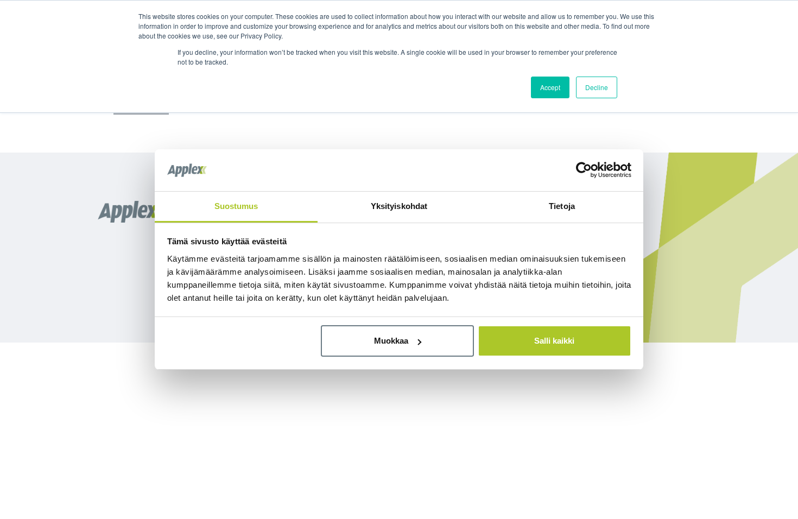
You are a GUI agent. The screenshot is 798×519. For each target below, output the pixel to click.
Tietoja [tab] (562, 206)
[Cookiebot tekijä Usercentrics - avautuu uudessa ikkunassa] (583, 170)
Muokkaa (391, 340)
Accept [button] (550, 87)
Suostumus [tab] (236, 206)
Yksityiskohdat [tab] (399, 206)
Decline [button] (596, 87)
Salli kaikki (554, 340)
